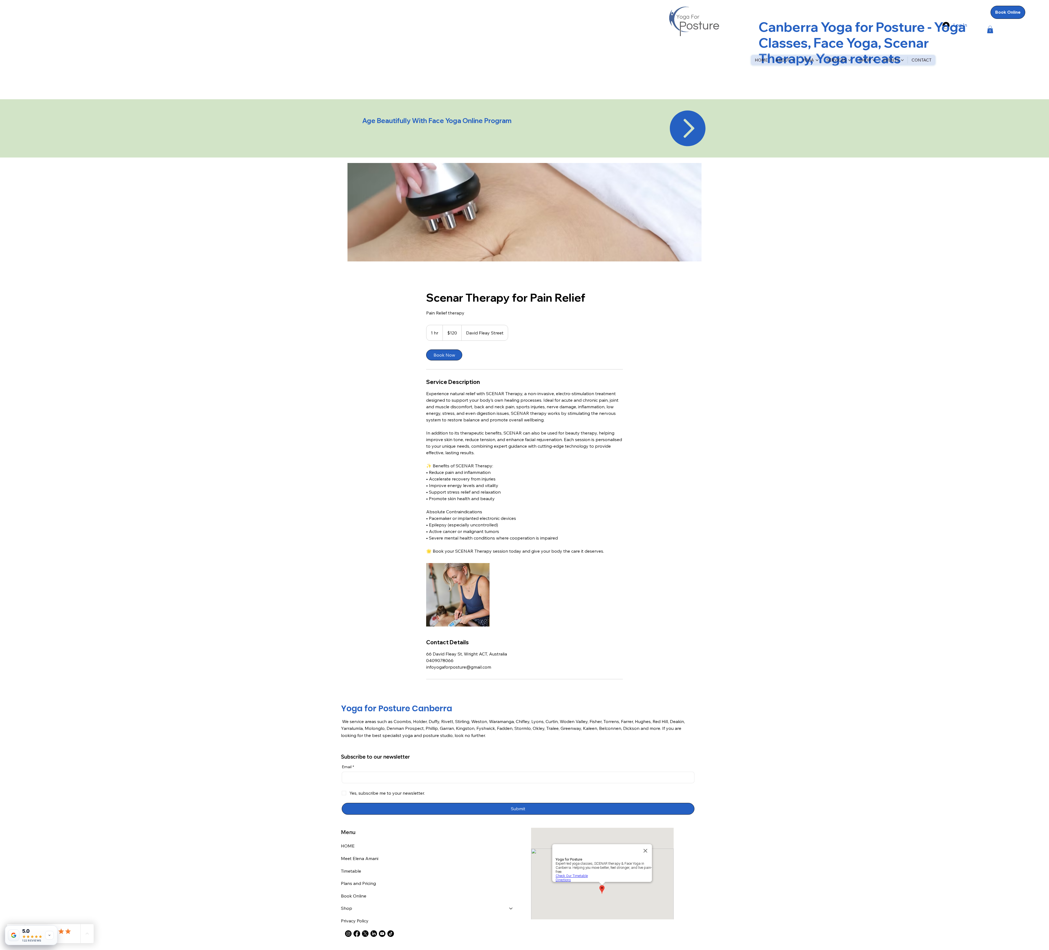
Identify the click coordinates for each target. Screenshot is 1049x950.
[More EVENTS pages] (902, 60)
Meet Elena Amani (359, 858)
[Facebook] (356, 933)
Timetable (351, 871)
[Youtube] (382, 933)
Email (348, 766)
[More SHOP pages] (874, 60)
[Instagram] (348, 933)
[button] (990, 29)
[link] (444, 354)
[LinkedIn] (373, 933)
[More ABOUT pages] (793, 60)
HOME (348, 846)
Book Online (353, 896)
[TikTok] (390, 933)
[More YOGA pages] (817, 60)
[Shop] (511, 908)
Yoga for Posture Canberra (396, 708)
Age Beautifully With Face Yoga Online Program (437, 120)
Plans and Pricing (358, 883)
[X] (365, 933)
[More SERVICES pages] (849, 60)
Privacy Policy (355, 920)
